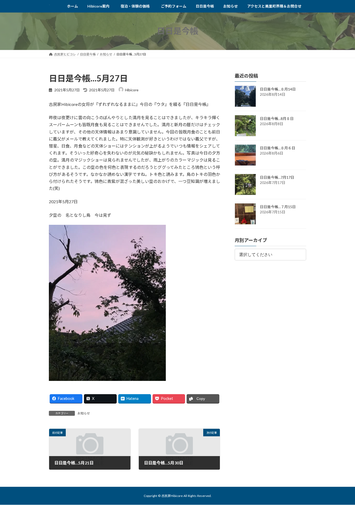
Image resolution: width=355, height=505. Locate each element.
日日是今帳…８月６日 (277, 148)
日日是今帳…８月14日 (278, 89)
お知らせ (83, 413)
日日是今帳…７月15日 (278, 206)
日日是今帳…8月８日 (277, 118)
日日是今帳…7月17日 (277, 177)
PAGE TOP (342, 485)
